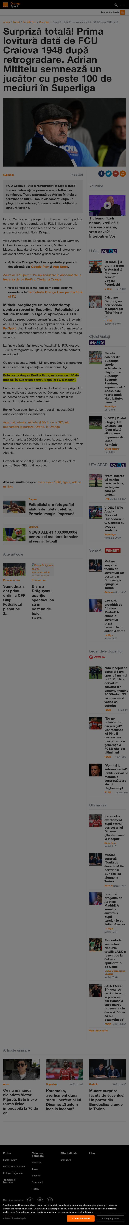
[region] (64, 1212)
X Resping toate (110, 1218)
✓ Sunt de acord (81, 1218)
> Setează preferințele (14, 1218)
